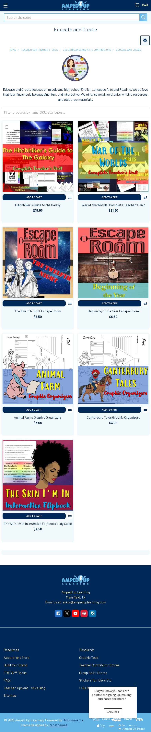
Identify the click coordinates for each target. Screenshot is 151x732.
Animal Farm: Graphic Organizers (38, 417)
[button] (145, 40)
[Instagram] (92, 613)
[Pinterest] (84, 613)
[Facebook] (58, 613)
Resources (11, 650)
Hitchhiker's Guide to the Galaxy (38, 205)
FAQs (7, 680)
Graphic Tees (88, 657)
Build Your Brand (15, 665)
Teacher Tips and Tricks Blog (24, 688)
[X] (67, 613)
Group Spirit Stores (93, 673)
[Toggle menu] (5, 5)
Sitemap (10, 695)
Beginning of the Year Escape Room (113, 311)
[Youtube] (75, 613)
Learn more (113, 711)
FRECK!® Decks (15, 673)
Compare (70, 197)
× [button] (135, 684)
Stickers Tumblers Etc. (95, 680)
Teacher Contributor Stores (99, 665)
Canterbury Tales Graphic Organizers (113, 417)
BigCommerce (73, 720)
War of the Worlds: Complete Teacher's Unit (113, 205)
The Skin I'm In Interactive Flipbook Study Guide (38, 524)
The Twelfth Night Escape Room (38, 311)
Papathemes (58, 725)
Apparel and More (16, 657)
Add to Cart (34, 197)
